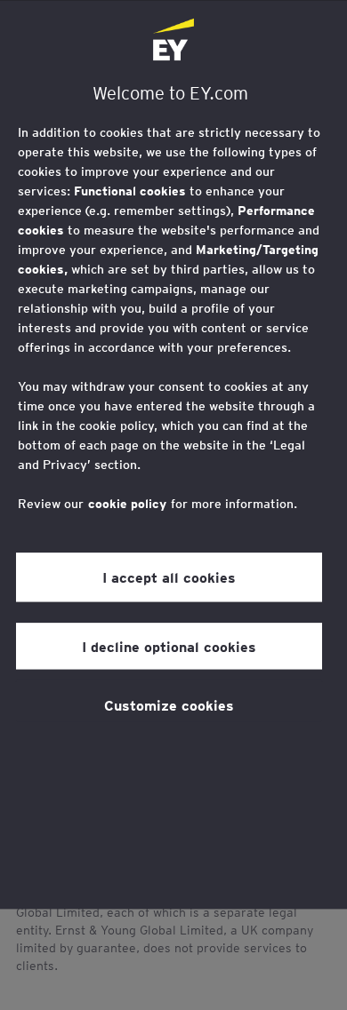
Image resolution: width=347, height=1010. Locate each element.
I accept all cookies (169, 576)
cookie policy (127, 504)
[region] (173, 454)
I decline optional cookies (169, 646)
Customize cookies (169, 704)
